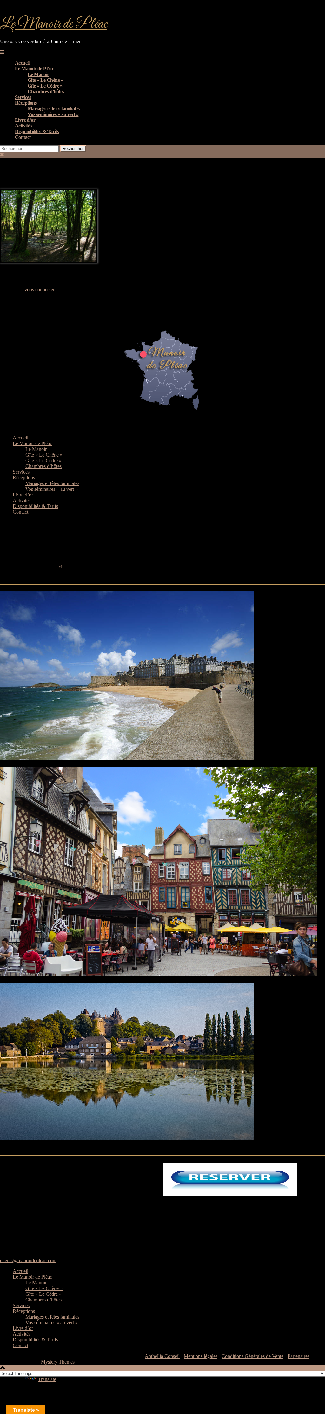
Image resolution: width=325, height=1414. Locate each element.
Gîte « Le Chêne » (45, 80)
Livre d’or (25, 120)
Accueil (22, 63)
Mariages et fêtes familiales (53, 108)
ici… (62, 566)
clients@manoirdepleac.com (28, 1260)
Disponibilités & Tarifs (37, 131)
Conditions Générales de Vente (252, 1356)
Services (23, 97)
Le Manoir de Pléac (53, 24)
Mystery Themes (58, 1362)
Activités (23, 125)
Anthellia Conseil (162, 1356)
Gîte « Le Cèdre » (45, 85)
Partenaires (298, 1356)
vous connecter (39, 289)
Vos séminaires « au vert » (53, 114)
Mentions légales (200, 1356)
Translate (47, 1379)
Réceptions (25, 103)
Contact (23, 137)
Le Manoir (38, 74)
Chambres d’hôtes (46, 91)
